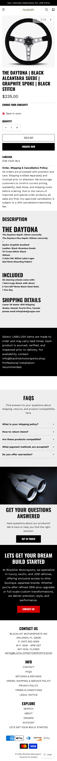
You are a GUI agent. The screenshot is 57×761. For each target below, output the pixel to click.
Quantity (7, 121)
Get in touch (28, 539)
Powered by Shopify (28, 757)
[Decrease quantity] (5, 127)
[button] (36, 19)
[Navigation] (3, 9)
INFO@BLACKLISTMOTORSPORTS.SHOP (28, 653)
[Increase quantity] (17, 127)
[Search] (46, 9)
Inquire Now (28, 146)
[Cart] (53, 9)
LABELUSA (7, 157)
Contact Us (28, 609)
